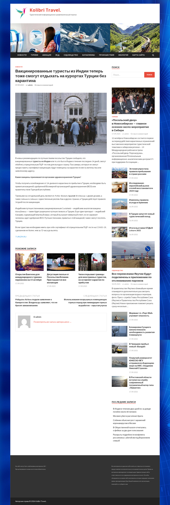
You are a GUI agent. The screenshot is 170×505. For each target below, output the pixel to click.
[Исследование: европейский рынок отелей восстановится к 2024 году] (119, 192)
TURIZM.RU (20, 236)
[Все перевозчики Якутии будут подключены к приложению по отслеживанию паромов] (133, 268)
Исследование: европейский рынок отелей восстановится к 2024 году (141, 187)
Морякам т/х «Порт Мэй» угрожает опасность (141, 314)
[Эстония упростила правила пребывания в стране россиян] (119, 177)
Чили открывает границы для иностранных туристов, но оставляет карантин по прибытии (92, 278)
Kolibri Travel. (45, 10)
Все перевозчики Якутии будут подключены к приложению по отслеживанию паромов (132, 277)
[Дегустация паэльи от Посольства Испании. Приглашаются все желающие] (61, 271)
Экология (123, 55)
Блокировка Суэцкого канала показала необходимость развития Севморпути (142, 331)
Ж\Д (57, 55)
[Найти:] (133, 75)
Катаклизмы (88, 55)
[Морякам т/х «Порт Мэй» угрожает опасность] (119, 322)
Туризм (34, 55)
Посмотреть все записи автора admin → (52, 322)
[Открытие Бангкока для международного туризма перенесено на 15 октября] (29, 271)
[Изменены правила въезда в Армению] (119, 208)
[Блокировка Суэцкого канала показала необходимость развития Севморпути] (119, 336)
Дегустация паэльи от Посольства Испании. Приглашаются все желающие (58, 278)
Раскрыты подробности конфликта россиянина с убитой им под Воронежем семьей (131, 437)
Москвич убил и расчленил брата (128, 416)
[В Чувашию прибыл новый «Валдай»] (119, 352)
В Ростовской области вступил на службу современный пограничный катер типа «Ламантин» (141, 382)
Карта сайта (138, 55)
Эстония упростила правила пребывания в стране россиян (140, 171)
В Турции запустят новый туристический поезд (141, 215)
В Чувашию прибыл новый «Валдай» (139, 345)
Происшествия (106, 55)
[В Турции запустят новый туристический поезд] (119, 222)
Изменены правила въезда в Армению (138, 201)
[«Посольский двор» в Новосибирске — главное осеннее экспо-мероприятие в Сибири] (133, 114)
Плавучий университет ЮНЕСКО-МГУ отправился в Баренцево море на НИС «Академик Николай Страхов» (141, 363)
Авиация (46, 55)
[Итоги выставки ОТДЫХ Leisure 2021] (119, 236)
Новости (22, 55)
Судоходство (71, 55)
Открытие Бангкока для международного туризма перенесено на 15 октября (28, 277)
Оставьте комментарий (44, 85)
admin (30, 85)
